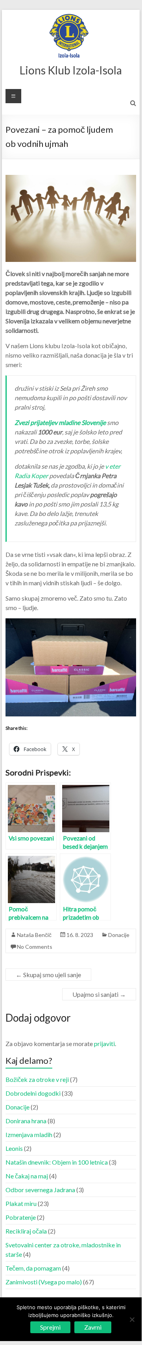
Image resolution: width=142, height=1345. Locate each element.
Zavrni (92, 1327)
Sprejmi (50, 1327)
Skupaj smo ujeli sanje (48, 974)
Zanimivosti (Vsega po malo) (44, 1282)
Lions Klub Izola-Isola (71, 70)
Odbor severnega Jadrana (40, 1189)
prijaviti (104, 1043)
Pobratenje (21, 1217)
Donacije (118, 934)
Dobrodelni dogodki (33, 1093)
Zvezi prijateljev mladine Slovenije (60, 422)
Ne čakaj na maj (27, 1176)
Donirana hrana (26, 1120)
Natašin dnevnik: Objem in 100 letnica (57, 1162)
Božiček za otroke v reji (37, 1079)
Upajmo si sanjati (99, 994)
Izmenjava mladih (29, 1134)
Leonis (14, 1148)
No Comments (34, 946)
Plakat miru (21, 1203)
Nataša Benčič (34, 934)
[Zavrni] (132, 1319)
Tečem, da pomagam (33, 1268)
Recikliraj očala (26, 1231)
